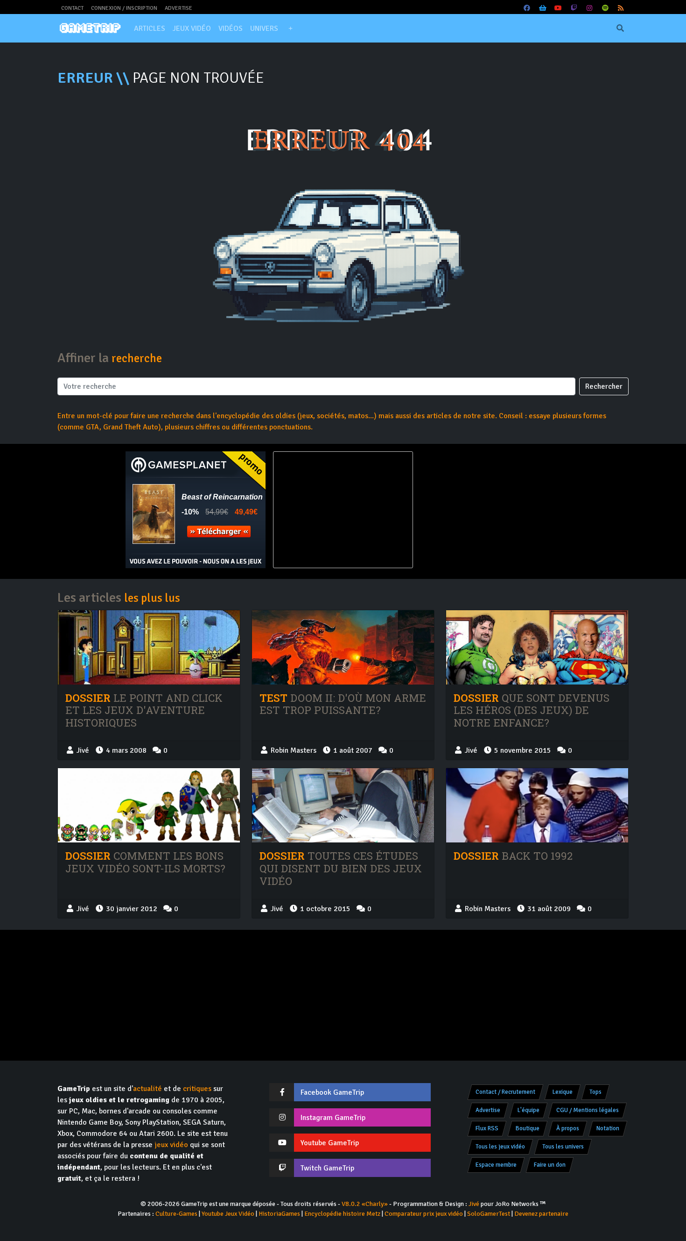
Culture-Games (176, 1214)
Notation (607, 1128)
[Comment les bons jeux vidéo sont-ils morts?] (149, 805)
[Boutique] (543, 8)
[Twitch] (574, 8)
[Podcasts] (605, 8)
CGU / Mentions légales (587, 1110)
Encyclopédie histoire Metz (342, 1214)
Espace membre (496, 1165)
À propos (567, 1128)
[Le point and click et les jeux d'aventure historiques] (149, 647)
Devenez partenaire (541, 1214)
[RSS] (621, 8)
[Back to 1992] (537, 805)
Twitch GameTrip (327, 1168)
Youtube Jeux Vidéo (228, 1214)
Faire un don (550, 1165)
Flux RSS (487, 1128)
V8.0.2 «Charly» (365, 1204)
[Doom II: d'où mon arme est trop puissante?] (343, 647)
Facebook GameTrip (332, 1092)
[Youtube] (559, 8)
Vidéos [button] (230, 28)
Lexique (563, 1092)
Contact (72, 8)
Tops (595, 1092)
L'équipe (528, 1110)
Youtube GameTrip (330, 1143)
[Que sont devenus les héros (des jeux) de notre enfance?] (537, 647)
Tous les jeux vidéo (500, 1146)
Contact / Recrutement (505, 1092)
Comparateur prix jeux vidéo (424, 1214)
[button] (290, 28)
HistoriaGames (279, 1214)
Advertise (178, 8)
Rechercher (604, 386)
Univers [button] (264, 28)
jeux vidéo (171, 1144)
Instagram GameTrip (333, 1117)
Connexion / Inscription (124, 8)
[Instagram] (590, 8)
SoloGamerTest (488, 1214)
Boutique (527, 1128)
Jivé (474, 1204)
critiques (197, 1088)
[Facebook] (527, 8)
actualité (147, 1088)
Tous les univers (563, 1146)
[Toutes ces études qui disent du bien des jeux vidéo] (343, 805)
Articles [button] (149, 28)
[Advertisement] (490, 509)
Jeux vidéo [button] (192, 28)
